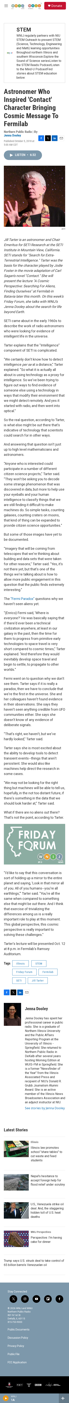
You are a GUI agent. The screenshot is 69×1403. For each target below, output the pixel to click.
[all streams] (64, 1398)
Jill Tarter (38, 980)
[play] (5, 1398)
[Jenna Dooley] (12, 1014)
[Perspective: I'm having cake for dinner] (16, 1239)
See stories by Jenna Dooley (45, 1108)
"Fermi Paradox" (22, 599)
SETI (19, 980)
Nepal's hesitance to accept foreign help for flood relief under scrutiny (48, 1180)
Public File (14, 1354)
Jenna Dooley (12, 135)
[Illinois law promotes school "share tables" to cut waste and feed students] (16, 1149)
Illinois (20, 963)
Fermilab (48, 972)
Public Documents (19, 1329)
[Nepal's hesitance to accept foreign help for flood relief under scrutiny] (16, 1182)
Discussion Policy (18, 1337)
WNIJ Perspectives (41, 1231)
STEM (23, 30)
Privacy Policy (16, 1346)
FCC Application (17, 1362)
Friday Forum (24, 972)
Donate (56, 5)
